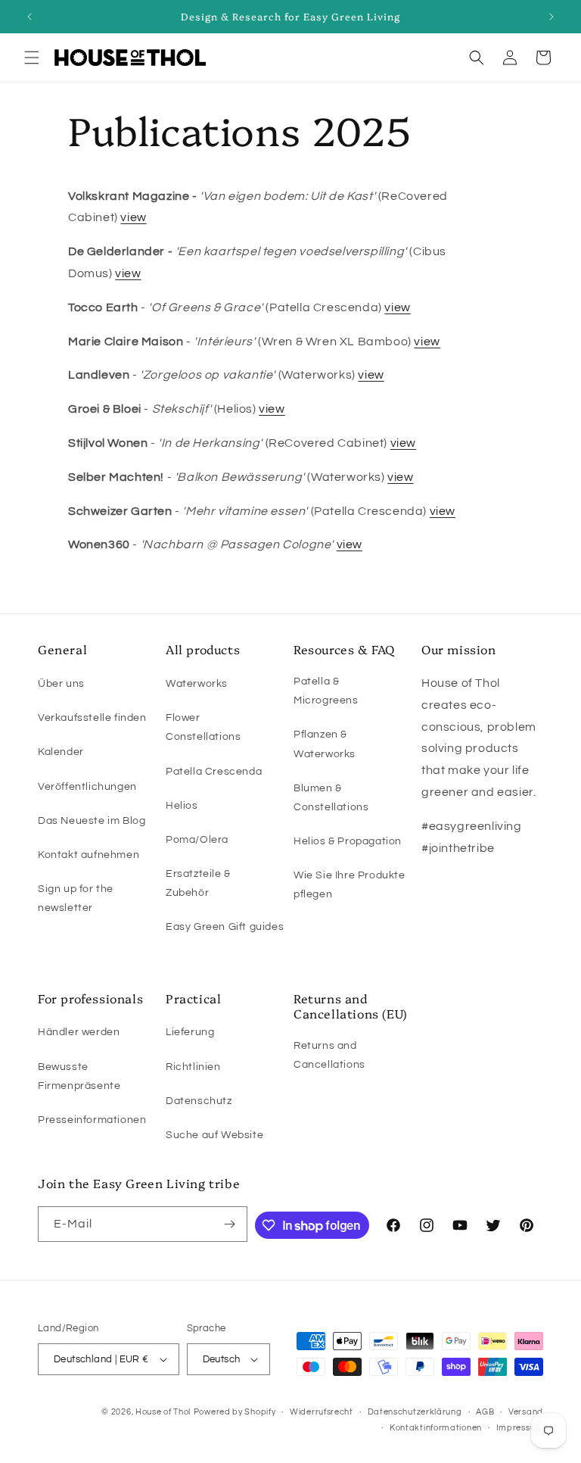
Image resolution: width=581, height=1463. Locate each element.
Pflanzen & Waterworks (325, 744)
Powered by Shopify (235, 1412)
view (133, 217)
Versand (525, 1412)
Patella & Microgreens (326, 691)
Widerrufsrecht (321, 1412)
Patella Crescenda (214, 771)
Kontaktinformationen (436, 1428)
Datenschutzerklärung (415, 1412)
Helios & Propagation (348, 841)
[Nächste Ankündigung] (551, 16)
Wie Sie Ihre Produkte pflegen (349, 885)
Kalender (61, 752)
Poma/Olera (197, 839)
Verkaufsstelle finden (92, 718)
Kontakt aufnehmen (88, 855)
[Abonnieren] (230, 1224)
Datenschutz (199, 1101)
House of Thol (163, 1412)
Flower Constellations (203, 727)
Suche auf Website (214, 1135)
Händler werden (79, 1032)
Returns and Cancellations (329, 1055)
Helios (182, 805)
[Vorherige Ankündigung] (29, 16)
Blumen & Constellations (331, 798)
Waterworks (197, 683)
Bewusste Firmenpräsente (79, 1076)
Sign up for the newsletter (75, 898)
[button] (31, 57)
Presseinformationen (92, 1120)
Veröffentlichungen (87, 786)
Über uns (61, 683)
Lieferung (190, 1032)
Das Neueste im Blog (91, 821)
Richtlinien (193, 1067)
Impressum (519, 1428)
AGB (485, 1412)
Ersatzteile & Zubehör (198, 883)
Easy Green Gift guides (225, 927)
